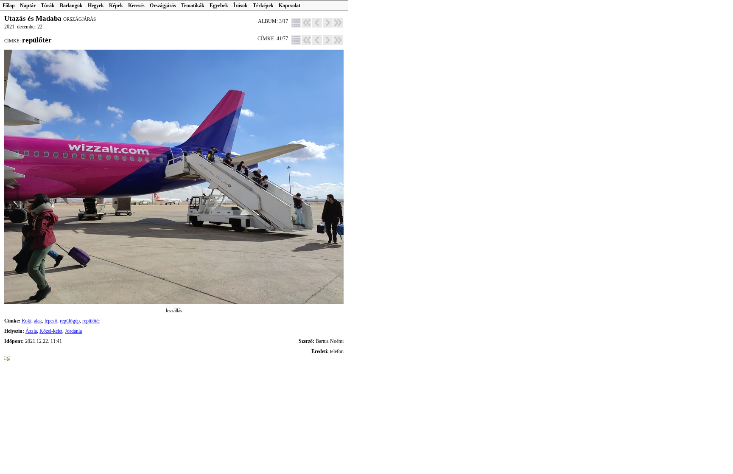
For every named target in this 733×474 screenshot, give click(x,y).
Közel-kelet (50, 331)
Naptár (28, 5)
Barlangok (71, 5)
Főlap (9, 5)
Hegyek (96, 5)
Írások (240, 5)
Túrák (48, 5)
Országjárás (163, 5)
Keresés (136, 5)
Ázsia (31, 331)
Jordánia (73, 331)
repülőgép (70, 321)
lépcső (51, 321)
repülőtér (91, 321)
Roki (26, 321)
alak (38, 321)
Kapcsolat (289, 5)
